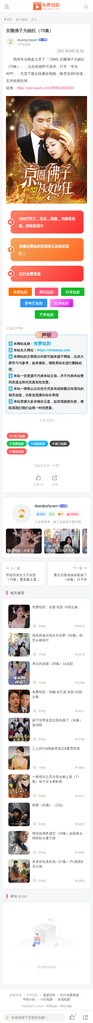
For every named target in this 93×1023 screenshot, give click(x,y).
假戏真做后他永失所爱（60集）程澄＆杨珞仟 (57, 637)
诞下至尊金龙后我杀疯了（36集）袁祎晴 (57, 722)
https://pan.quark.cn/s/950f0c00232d (45, 87)
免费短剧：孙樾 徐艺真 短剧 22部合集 (57, 694)
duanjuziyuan (27, 39)
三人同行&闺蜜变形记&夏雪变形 (56, 748)
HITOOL (32, 995)
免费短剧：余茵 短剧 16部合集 (55, 606)
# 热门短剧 (60, 443)
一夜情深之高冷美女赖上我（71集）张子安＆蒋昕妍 (55, 779)
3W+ (43, 514)
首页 (9, 19)
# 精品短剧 (17, 451)
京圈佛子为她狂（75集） (30, 30)
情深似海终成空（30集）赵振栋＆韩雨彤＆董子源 (57, 835)
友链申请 (15, 995)
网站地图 (66, 1006)
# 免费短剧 (17, 443)
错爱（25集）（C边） (48, 804)
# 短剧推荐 (38, 443)
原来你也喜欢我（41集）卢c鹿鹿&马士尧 (57, 864)
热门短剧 (21, 19)
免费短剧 (51, 1006)
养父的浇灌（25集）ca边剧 (52, 663)
